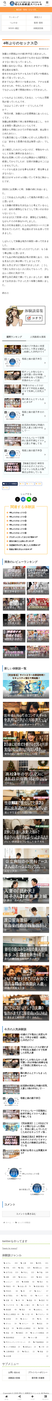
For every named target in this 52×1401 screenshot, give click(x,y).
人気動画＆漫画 (38, 337)
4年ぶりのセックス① (17, 513)
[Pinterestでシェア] (20, 978)
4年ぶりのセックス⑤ (17, 529)
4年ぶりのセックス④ (17, 525)
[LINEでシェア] (28, 499)
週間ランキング (14, 337)
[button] (34, 499)
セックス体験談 (11, 484)
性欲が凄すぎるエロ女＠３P (20, 549)
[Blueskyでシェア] (31, 962)
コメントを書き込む (26, 1214)
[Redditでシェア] (31, 970)
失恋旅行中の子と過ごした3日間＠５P (24, 545)
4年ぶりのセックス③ (17, 521)
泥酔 (39, 484)
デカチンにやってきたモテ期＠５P (23, 537)
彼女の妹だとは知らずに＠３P (21, 541)
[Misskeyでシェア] (43, 962)
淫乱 (6, 488)
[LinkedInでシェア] (31, 978)
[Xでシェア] (17, 499)
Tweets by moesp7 (9, 1248)
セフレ (30, 484)
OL (23, 484)
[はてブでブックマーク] (23, 499)
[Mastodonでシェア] (20, 962)
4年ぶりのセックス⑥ (17, 533)
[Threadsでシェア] (20, 970)
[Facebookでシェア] (8, 970)
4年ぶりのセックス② (17, 517)
